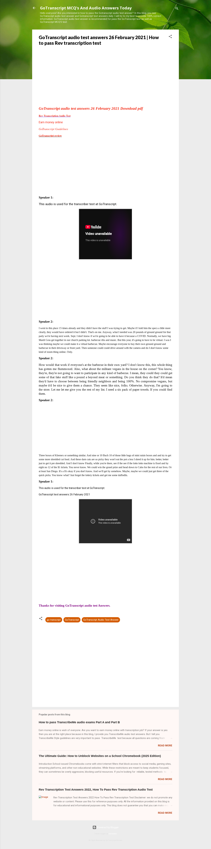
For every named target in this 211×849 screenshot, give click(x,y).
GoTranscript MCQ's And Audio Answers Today (86, 8)
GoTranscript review (50, 135)
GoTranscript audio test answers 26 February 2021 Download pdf (91, 108)
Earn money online (51, 122)
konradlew (113, 834)
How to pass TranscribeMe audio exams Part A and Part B (79, 722)
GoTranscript (72, 619)
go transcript (54, 619)
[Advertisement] (105, 80)
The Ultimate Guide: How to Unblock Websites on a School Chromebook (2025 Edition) (100, 756)
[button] (170, 37)
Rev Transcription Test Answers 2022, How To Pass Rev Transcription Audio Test (96, 789)
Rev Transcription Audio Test (55, 115)
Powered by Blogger (107, 827)
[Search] (177, 9)
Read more (165, 745)
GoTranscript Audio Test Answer (101, 619)
